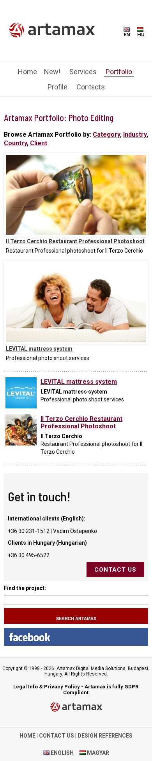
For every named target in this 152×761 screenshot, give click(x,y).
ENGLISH (61, 753)
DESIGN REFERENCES (105, 735)
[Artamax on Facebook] (76, 637)
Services (83, 72)
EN (127, 34)
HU (141, 34)
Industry (135, 134)
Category (106, 134)
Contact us (115, 569)
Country (15, 143)
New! (52, 72)
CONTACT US (56, 735)
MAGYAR (97, 753)
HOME (27, 735)
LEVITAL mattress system (39, 349)
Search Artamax (76, 618)
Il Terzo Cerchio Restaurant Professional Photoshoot (75, 241)
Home (27, 72)
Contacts (90, 87)
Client (38, 143)
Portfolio (119, 72)
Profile (57, 87)
